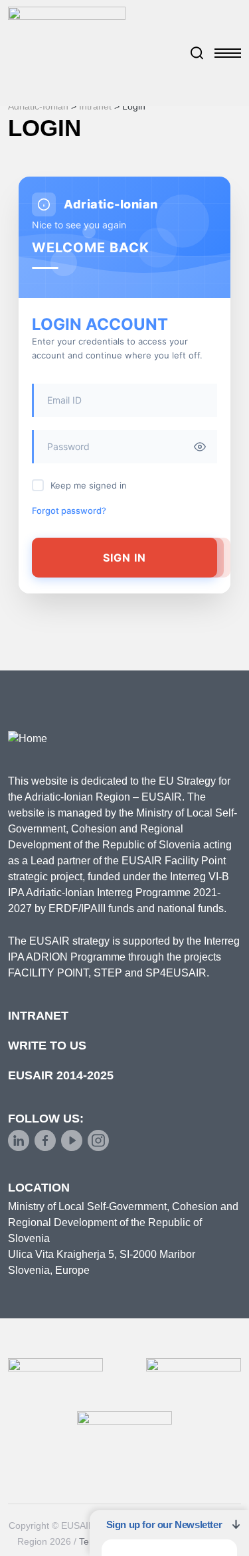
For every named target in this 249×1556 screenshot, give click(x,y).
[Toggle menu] (227, 53)
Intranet (38, 1015)
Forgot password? (69, 510)
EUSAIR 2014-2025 (61, 1075)
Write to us (47, 1045)
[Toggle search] (197, 53)
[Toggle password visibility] (200, 447)
